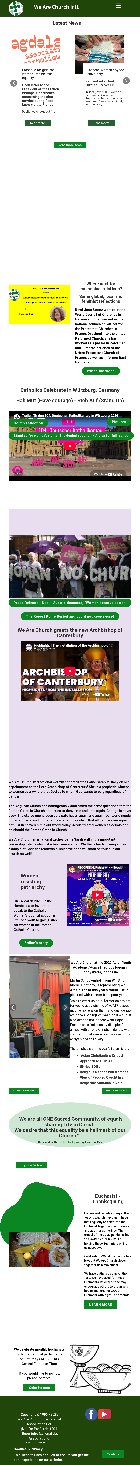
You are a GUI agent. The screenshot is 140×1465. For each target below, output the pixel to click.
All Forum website (24, 1090)
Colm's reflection (28, 423)
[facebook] (91, 1414)
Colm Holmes (39, 1388)
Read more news (70, 145)
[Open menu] (119, 5)
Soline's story (36, 943)
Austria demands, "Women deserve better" (89, 603)
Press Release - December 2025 (41, 603)
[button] (13, 83)
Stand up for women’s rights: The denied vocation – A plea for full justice (71, 435)
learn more (100, 1305)
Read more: (38, 123)
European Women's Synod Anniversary (104, 72)
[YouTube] (104, 1414)
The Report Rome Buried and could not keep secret (70, 616)
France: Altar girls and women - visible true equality (38, 74)
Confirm (113, 1454)
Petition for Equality (69, 1142)
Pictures (119, 422)
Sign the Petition (32, 1165)
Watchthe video (101, 371)
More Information (116, 1090)
